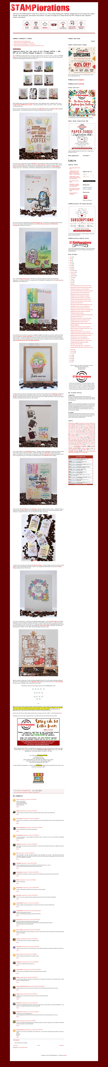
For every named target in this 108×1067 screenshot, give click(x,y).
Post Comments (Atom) (22, 1047)
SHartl (17, 1020)
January (72, 352)
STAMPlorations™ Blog (73, 462)
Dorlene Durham (19, 969)
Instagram (80, 80)
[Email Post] (33, 790)
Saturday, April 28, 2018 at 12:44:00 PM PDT (28, 954)
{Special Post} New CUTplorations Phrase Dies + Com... (82, 328)
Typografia (72, 443)
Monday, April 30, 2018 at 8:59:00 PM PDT (36, 986)
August (72, 277)
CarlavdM (18, 863)
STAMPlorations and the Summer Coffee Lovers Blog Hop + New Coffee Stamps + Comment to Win (74, 173)
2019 (71, 267)
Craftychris (18, 961)
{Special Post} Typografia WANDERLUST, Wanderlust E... (82, 314)
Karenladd (18, 1002)
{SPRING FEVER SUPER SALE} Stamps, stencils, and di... (82, 333)
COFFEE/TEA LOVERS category (44, 749)
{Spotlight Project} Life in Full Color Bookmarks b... (81, 306)
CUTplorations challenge (88, 427)
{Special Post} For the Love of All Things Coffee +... (81, 292)
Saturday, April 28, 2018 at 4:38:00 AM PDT (31, 919)
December (73, 270)
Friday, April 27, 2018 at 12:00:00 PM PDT (29, 810)
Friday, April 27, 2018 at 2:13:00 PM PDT (31, 872)
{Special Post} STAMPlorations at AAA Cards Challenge (82, 290)
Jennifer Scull (19, 1011)
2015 (71, 358)
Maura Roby (80, 434)
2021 (71, 263)
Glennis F (18, 810)
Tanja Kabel (77, 441)
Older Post (61, 1045)
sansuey (18, 938)
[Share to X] (38, 790)
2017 (71, 355)
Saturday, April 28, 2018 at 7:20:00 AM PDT (29, 938)
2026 (71, 257)
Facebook (80, 84)
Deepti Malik (79, 430)
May (72, 282)
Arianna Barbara (19, 910)
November (73, 272)
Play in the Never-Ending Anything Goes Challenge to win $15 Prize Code (28, 45)
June (72, 280)
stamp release (86, 451)
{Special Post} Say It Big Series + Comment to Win (80, 345)
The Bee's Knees (85, 441)
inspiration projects (80, 446)
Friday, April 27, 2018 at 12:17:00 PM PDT (34, 827)
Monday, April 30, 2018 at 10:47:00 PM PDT (28, 994)
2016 (71, 356)
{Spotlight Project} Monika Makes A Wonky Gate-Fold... (81, 323)
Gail (17, 853)
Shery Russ (84, 438)
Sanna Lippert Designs (74, 438)
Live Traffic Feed (80, 456)
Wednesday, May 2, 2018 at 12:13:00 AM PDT (33, 1029)
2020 (71, 265)
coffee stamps (18, 792)
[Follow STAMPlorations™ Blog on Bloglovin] (87, 187)
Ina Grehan (87, 432)
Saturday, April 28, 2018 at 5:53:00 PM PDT (28, 977)
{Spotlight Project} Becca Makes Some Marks (79, 342)
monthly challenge (85, 448)
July (72, 279)
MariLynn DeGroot (89, 433)
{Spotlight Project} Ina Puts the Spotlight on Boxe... (81, 319)
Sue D (17, 954)
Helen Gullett (80, 432)
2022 (71, 262)
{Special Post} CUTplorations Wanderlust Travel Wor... (81, 301)
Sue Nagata (70, 441)
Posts (86, 174)
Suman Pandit (19, 903)
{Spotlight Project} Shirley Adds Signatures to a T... (80, 338)
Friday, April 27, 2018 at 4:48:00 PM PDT (31, 887)
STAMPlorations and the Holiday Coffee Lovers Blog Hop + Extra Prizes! (74, 177)
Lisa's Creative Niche (20, 827)
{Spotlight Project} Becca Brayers (77, 313)
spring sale (31, 792)
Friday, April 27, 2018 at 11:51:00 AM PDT (28, 799)
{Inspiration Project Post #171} (77, 316)
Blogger (65, 1055)
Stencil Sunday (88, 439)
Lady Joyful (18, 946)
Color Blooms (71, 429)
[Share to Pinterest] (41, 790)
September (73, 275)
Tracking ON (85, 484)
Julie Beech (72, 433)
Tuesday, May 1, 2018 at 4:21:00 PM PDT (27, 1020)
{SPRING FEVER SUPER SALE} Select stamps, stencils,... (82, 347)
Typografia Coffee (35, 681)
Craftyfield (85, 429)
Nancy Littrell (90, 435)
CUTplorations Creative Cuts (74, 427)
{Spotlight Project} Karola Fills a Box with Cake (80, 294)
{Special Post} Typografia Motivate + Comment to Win (81, 340)
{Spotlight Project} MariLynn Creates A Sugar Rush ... (81, 331)
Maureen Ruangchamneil (89, 434)
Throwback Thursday (81, 442)
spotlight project (73, 451)
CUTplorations (90, 425)
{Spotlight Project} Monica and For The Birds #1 (80, 289)
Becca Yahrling (19, 929)
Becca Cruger (19, 818)
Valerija (17, 994)
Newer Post (15, 1045)
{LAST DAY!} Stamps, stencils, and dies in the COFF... (81, 285)
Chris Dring (70, 428)
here (60, 713)
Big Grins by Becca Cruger (88, 424)
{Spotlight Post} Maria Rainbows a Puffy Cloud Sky (81, 299)
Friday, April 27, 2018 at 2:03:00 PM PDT (26, 853)
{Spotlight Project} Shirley (76, 467)
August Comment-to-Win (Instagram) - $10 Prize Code (24, 44)
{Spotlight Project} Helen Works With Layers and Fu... (81, 335)
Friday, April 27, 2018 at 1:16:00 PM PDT (31, 835)
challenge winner (79, 444)
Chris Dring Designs (79, 428)
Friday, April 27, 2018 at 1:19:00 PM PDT (29, 844)
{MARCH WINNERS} (75, 325)
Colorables (78, 429)
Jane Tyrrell (93, 432)
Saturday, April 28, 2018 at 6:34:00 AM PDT (31, 929)
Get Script (76, 484)
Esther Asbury (19, 919)
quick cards (91, 449)
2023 (71, 260)
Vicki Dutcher (79, 443)
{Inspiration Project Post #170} (77, 330)
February (72, 351)
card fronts (70, 444)
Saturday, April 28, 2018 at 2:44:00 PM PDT (30, 961)
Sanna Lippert (92, 437)
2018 (71, 269)
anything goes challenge (89, 443)
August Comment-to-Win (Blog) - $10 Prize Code (23, 42)
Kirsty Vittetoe (19, 872)
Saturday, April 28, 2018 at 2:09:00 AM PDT (32, 910)
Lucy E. (17, 799)
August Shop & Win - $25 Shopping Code (22, 41)
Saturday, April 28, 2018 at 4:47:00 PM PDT (32, 969)
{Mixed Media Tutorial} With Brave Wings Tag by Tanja (81, 304)
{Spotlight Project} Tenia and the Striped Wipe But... (81, 326)
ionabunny (18, 844)
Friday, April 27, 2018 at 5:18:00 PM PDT (30, 895)
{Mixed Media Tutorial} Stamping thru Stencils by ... (81, 307)
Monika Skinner (72, 435)
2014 (71, 360)
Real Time (80, 484)
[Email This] (35, 790)
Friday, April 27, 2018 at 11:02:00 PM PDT (31, 903)
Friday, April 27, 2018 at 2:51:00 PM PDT (28, 879)
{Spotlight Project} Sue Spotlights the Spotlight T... (80, 295)
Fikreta (17, 879)
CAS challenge (72, 425)
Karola (14, 57)
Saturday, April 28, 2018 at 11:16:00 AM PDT (30, 946)
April (72, 284)
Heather (18, 977)
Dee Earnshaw (19, 835)
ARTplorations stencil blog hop (84, 423)
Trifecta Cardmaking (91, 442)
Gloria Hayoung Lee (72, 432)
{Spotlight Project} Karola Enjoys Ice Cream (79, 321)
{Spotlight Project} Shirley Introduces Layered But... (81, 297)
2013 (71, 361)
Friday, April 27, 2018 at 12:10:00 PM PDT (31, 818)
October (72, 273)
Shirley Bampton (78, 439)
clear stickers (88, 444)
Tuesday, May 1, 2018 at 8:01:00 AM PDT (31, 1011)
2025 (71, 258)
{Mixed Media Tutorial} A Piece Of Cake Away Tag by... (81, 318)
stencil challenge (82, 452)
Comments (87, 176)
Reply (17, 806)
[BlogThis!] (37, 790)
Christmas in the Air (89, 428)
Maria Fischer (71, 434)
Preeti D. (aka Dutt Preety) (21, 986)
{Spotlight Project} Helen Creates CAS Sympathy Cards (82, 309)
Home (38, 1045)
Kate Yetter (18, 895)
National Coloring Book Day (73, 437)
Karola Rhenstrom (25, 792)
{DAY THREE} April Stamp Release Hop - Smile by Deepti (74, 189)
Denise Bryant (19, 887)
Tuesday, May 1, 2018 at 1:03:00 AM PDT (29, 1002)
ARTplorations (71, 423)
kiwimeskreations (20, 1029)
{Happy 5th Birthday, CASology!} (73, 194)
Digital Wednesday (89, 430)
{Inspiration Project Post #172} (77, 302)
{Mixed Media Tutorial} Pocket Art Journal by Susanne (81, 287)
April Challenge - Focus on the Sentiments (79, 337)
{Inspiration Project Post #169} (77, 343)
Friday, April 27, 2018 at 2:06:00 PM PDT (29, 863)
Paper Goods (83, 437)
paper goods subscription (80, 449)
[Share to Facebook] (39, 790)
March (72, 349)
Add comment (16, 1040)
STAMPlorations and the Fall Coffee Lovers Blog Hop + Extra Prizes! (74, 185)
